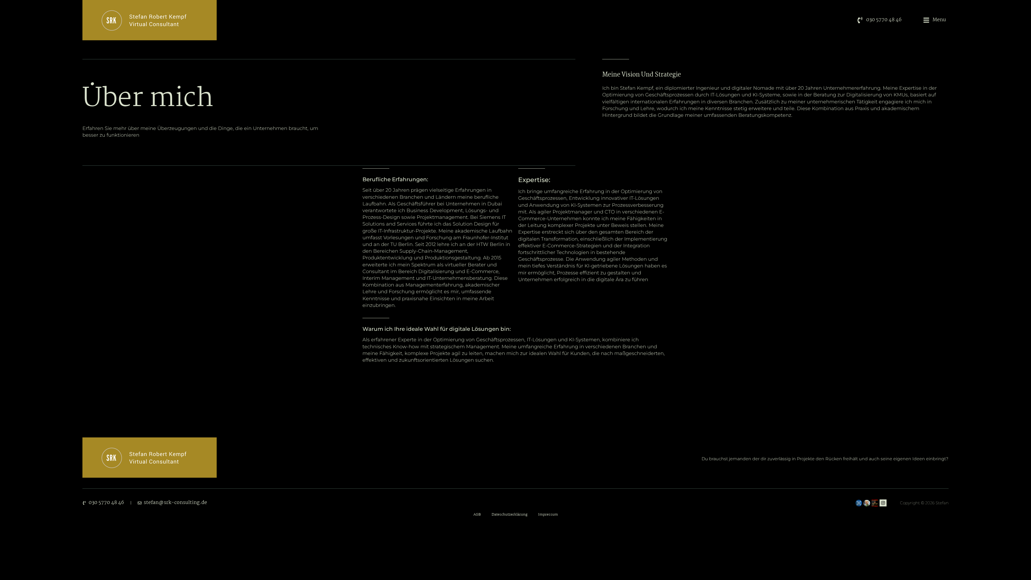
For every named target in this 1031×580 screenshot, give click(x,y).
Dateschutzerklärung (509, 514)
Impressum (548, 514)
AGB (477, 514)
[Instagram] (883, 502)
